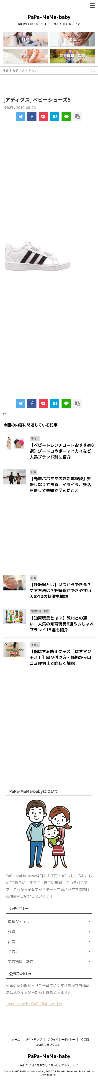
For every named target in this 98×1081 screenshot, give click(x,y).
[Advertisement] (49, 184)
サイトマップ (34, 1039)
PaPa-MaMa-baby (49, 16)
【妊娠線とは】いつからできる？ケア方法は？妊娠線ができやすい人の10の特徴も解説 (60, 590)
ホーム (16, 1039)
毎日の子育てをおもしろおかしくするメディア (49, 1065)
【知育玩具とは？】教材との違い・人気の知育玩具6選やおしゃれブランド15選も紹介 (62, 624)
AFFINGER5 (48, 1074)
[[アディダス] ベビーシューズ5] (54, 116)
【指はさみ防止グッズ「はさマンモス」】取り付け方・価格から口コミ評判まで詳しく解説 (60, 657)
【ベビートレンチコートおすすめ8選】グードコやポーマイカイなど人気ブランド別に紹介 (62, 451)
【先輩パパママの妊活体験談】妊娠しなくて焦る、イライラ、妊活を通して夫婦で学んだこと (60, 484)
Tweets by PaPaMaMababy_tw (34, 1003)
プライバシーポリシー (61, 1039)
